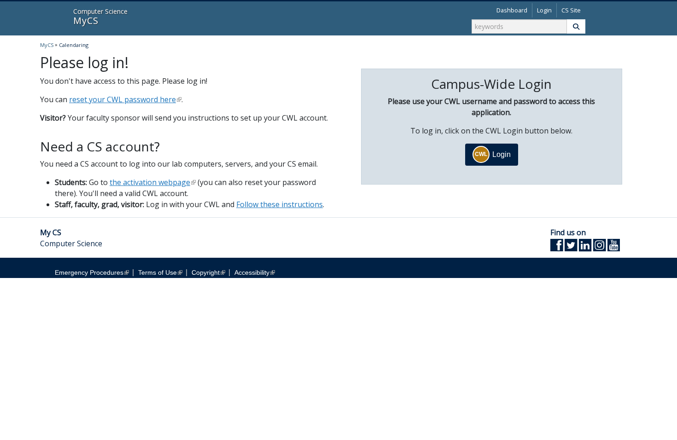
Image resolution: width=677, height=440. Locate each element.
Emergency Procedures (89, 272)
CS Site (571, 10)
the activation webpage (150, 182)
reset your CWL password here (122, 99)
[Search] (576, 26)
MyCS (51, 17)
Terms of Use (157, 272)
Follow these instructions (279, 204)
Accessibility (251, 272)
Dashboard (511, 10)
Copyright (206, 272)
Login (544, 10)
